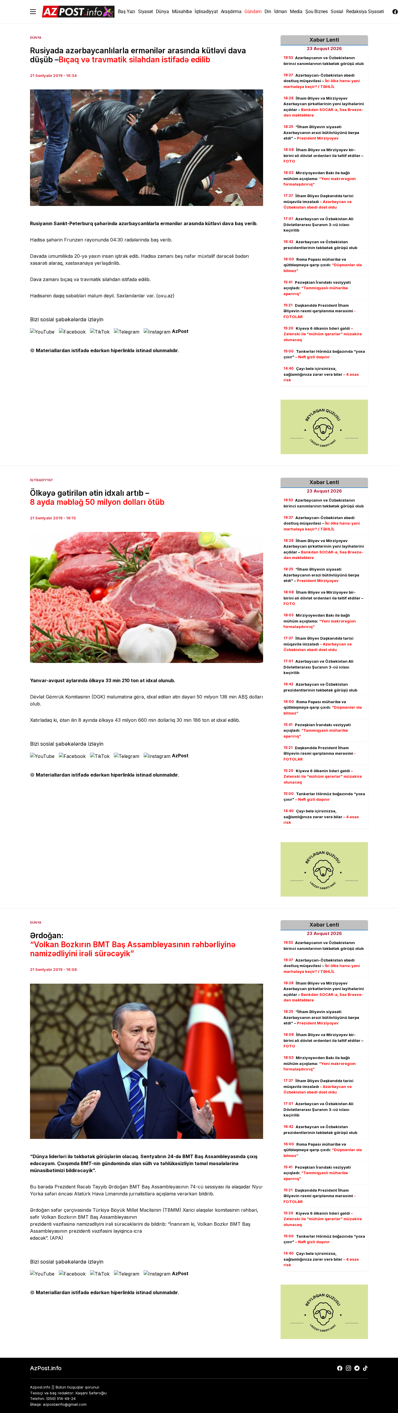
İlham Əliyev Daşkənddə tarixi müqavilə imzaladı (318, 201)
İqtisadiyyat (41, 480)
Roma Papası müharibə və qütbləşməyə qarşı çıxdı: (322, 265)
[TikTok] (365, 1368)
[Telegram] (357, 1368)
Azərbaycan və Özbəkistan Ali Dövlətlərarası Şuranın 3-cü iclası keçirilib (318, 224)
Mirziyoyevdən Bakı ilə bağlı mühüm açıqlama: (319, 178)
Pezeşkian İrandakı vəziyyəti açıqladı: (317, 288)
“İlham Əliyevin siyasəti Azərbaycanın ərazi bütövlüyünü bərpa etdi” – (321, 132)
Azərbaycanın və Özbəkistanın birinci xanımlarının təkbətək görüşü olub (323, 60)
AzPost (180, 331)
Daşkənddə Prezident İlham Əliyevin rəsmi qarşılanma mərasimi (319, 311)
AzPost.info (45, 1368)
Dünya (35, 38)
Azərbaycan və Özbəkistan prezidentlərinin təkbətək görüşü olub (320, 244)
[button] (33, 11)
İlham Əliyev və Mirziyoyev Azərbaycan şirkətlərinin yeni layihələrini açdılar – (323, 107)
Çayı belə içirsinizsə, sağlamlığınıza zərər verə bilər (321, 374)
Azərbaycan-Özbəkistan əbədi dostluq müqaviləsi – (321, 81)
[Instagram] (348, 1368)
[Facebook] (395, 11)
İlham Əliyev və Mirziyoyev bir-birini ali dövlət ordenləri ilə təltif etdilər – (323, 155)
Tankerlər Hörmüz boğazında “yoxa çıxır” (324, 354)
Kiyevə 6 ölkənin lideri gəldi (322, 334)
